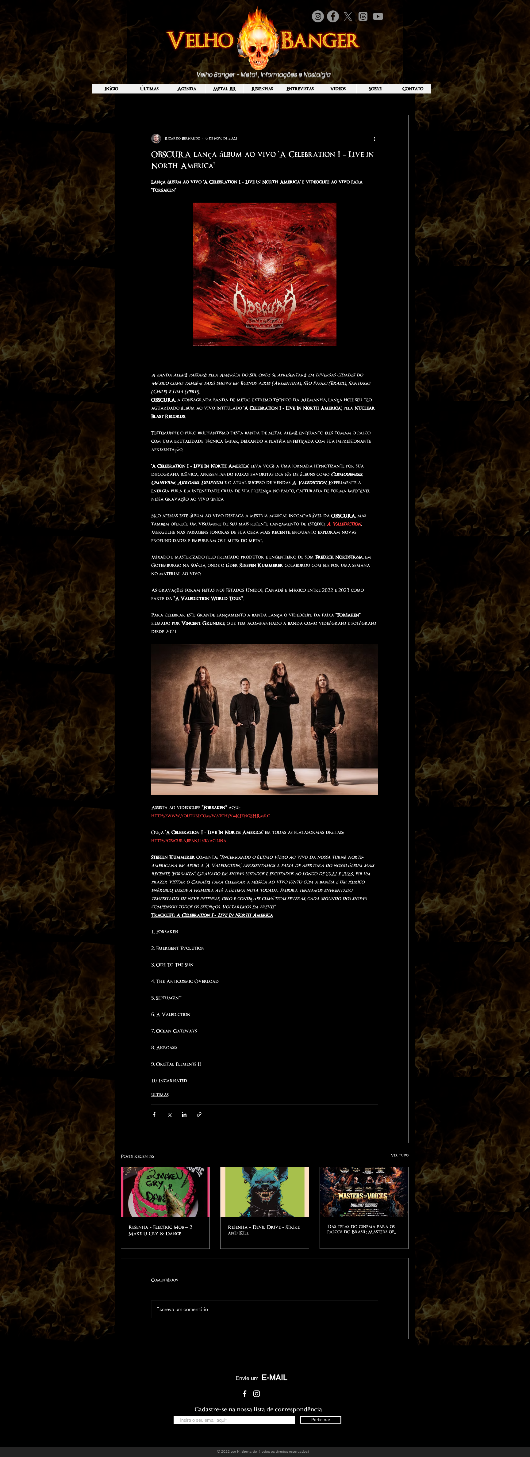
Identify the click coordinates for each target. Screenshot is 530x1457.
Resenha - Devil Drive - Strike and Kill (264, 1230)
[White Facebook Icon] (244, 1393)
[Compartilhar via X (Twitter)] (169, 1114)
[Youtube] (378, 16)
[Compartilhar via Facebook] (154, 1114)
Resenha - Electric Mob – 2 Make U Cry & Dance (160, 1230)
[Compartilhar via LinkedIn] (184, 1114)
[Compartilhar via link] (199, 1114)
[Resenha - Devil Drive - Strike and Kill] (265, 1192)
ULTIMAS (159, 1095)
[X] (348, 16)
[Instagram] (318, 16)
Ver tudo (400, 1155)
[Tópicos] (363, 16)
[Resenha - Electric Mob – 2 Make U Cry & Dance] (165, 1192)
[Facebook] (333, 16)
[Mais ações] (374, 138)
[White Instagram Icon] (256, 1393)
